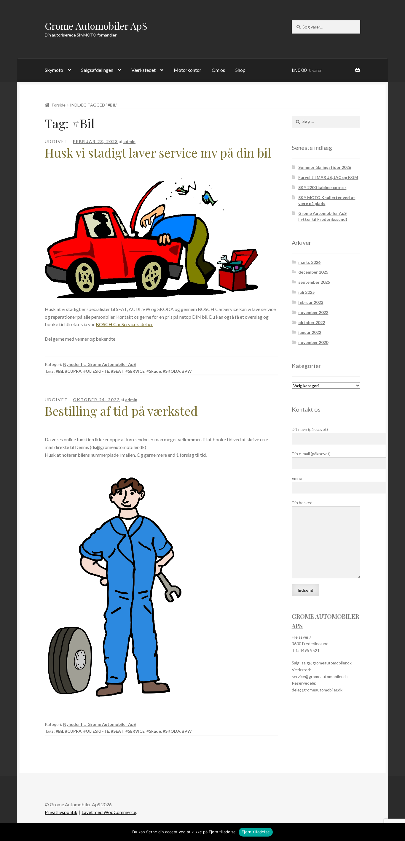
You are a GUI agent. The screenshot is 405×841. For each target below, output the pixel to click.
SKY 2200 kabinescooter (322, 187)
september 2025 (314, 282)
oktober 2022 (311, 322)
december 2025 (313, 271)
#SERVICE (135, 371)
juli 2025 (306, 292)
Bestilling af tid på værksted (121, 410)
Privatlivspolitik (61, 812)
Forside (59, 104)
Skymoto (54, 70)
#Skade (153, 371)
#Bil (59, 371)
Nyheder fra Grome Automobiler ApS (99, 364)
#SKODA (171, 371)
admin (129, 141)
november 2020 (313, 342)
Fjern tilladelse (256, 831)
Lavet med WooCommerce (109, 812)
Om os (218, 70)
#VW (187, 371)
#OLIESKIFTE (96, 371)
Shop (240, 70)
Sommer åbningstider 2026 (324, 167)
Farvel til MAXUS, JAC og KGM (328, 177)
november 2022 (313, 312)
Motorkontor (187, 70)
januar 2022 (309, 332)
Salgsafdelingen (97, 70)
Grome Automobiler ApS (96, 25)
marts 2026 (309, 262)
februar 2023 (310, 302)
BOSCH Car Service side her (124, 324)
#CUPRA (73, 371)
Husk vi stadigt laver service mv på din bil (158, 152)
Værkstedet (143, 70)
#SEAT (117, 371)
